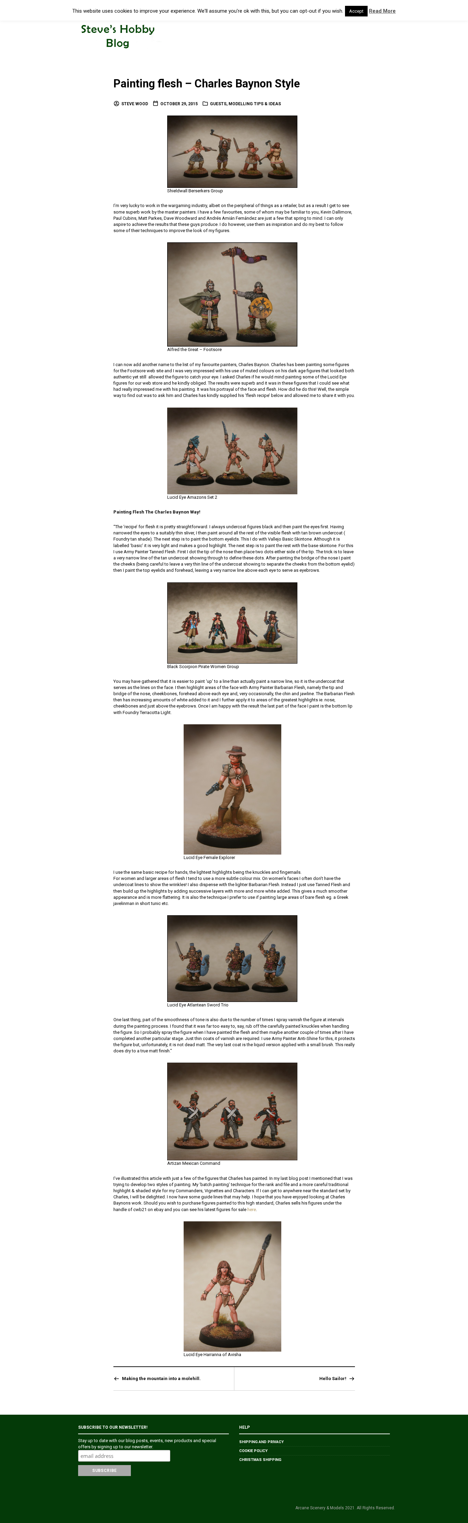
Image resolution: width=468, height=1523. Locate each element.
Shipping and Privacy (261, 1442)
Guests (218, 103)
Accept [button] (356, 11)
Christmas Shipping (260, 1460)
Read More (382, 11)
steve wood (134, 103)
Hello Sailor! (332, 1378)
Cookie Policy (253, 1451)
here (251, 1209)
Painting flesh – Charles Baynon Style (206, 83)
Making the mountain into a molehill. (161, 1378)
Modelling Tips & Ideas (255, 103)
